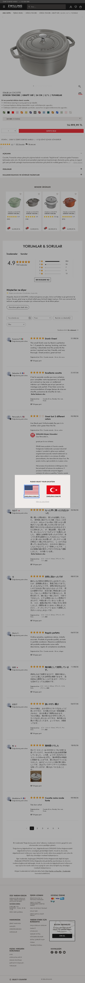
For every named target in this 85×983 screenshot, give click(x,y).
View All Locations (42, 502)
